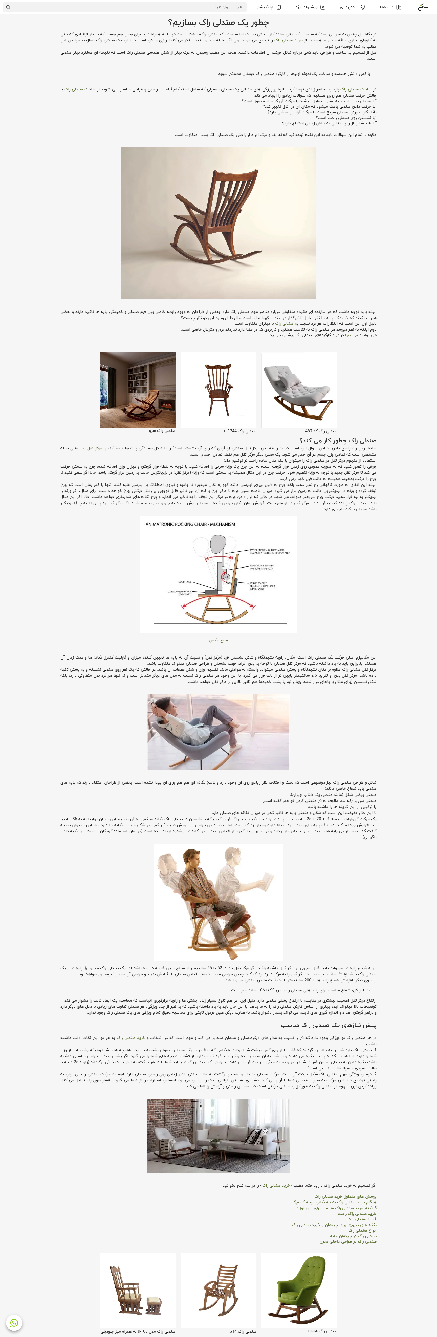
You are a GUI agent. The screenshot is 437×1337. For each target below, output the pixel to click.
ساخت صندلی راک (356, 89)
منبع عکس (218, 640)
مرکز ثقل (94, 448)
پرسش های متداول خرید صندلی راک (346, 1196)
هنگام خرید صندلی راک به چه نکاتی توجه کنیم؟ (335, 1202)
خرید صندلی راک (288, 40)
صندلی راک (73, 89)
